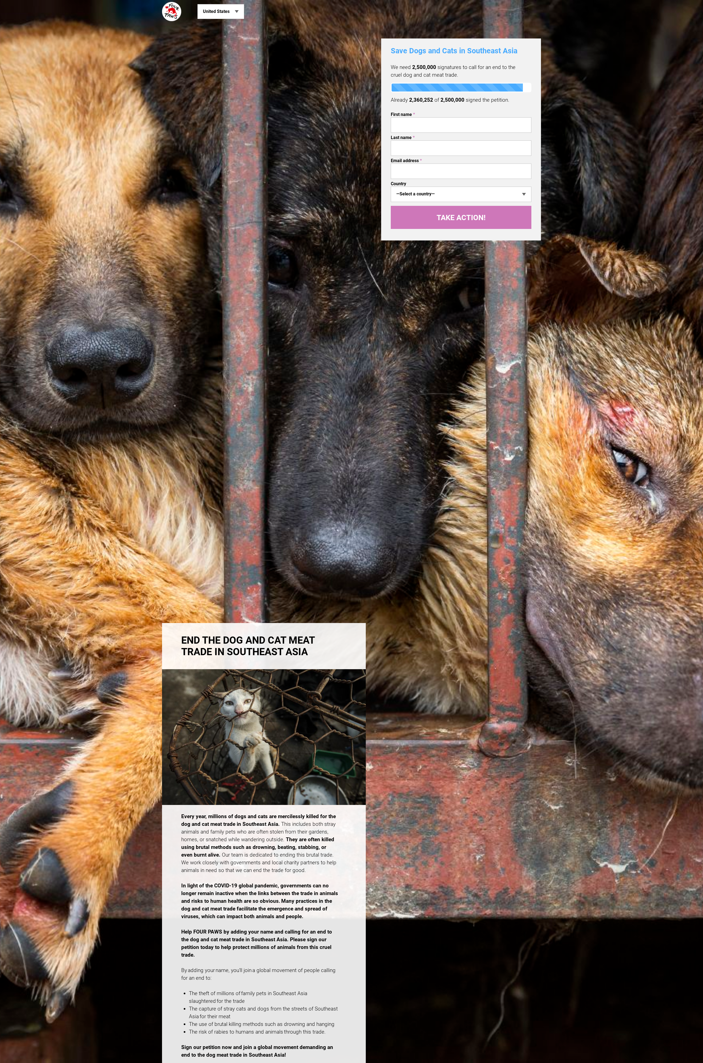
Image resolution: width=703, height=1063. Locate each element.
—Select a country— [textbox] (415, 193)
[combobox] (461, 194)
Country (398, 183)
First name (403, 114)
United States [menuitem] (216, 11)
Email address (406, 160)
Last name (403, 137)
